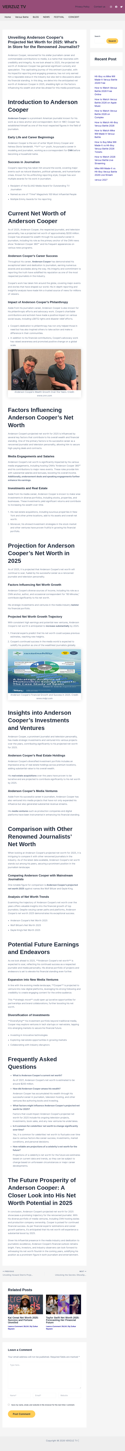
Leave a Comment (15, 1326)
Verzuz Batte (21, 17)
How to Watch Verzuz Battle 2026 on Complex (106, 114)
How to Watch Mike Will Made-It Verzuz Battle (105, 133)
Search (97, 36)
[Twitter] (121, 7)
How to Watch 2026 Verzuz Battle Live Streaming (105, 160)
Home (8, 17)
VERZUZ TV (14, 6)
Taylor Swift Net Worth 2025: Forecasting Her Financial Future (62, 1320)
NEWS (46, 17)
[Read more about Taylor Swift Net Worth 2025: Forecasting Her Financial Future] (63, 1304)
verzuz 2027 (101, 180)
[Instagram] (111, 7)
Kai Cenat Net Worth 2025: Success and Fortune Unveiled (23, 1320)
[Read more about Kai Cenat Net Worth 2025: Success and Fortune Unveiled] (25, 1304)
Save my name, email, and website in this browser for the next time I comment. (43, 1405)
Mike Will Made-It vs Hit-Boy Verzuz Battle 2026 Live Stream (106, 171)
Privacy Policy (82, 6)
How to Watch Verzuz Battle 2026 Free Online (106, 91)
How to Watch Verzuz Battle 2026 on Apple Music (106, 102)
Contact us (99, 6)
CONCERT (73, 17)
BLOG (36, 17)
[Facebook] (116, 7)
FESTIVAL (59, 17)
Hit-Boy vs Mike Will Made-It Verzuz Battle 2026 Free (106, 79)
